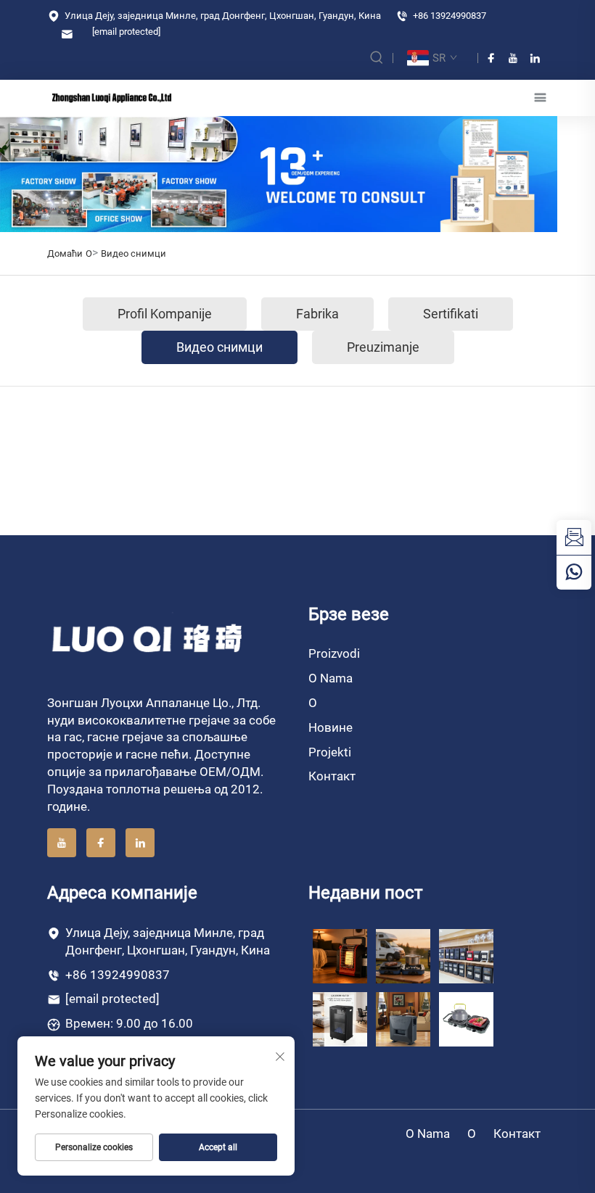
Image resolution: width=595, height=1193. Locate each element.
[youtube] (513, 58)
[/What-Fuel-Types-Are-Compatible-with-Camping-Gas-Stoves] (466, 1018)
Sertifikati (450, 313)
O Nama (330, 678)
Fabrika (317, 313)
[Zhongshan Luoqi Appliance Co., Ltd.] (111, 97)
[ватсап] (574, 572)
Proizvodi (334, 653)
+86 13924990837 (448, 15)
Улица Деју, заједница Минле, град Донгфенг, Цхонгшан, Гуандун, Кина (221, 15)
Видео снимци (133, 253)
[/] (148, 637)
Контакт (332, 776)
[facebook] (491, 58)
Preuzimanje (383, 347)
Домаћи (65, 253)
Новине (330, 727)
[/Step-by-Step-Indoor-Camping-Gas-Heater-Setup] (403, 1018)
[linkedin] (535, 58)
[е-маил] (574, 537)
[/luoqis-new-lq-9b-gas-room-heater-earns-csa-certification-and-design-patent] (340, 955)
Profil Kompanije (165, 313)
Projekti (329, 752)
